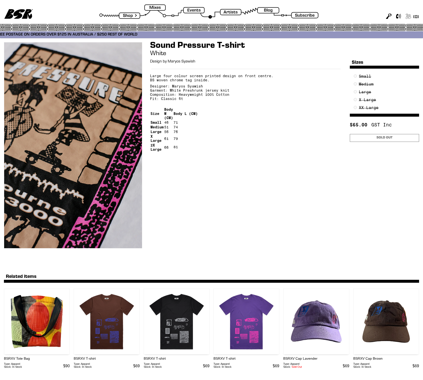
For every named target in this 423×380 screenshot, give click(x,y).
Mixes (155, 8)
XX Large (368, 108)
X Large (367, 100)
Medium (366, 85)
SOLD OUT (384, 137)
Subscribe (305, 16)
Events (194, 11)
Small (365, 77)
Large (365, 93)
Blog (268, 11)
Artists (230, 13)
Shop (128, 16)
